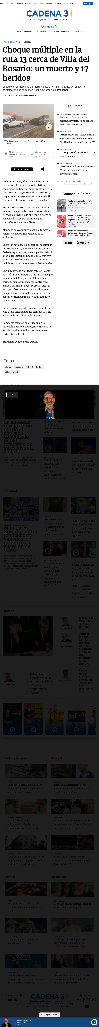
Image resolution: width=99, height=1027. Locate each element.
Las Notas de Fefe (43, 31)
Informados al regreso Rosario (76, 114)
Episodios (72, 210)
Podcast (68, 242)
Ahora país (50, 27)
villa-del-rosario (12, 372)
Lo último (76, 106)
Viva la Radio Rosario (73, 181)
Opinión (28, 3)
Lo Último (31, 19)
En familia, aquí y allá (61, 31)
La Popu (68, 150)
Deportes (9, 3)
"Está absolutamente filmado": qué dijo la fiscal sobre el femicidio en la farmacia (76, 188)
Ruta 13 (29, 367)
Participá (87, 3)
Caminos (19, 3)
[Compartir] (42, 169)
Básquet (68, 132)
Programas (38, 3)
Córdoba (54, 19)
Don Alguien (28, 31)
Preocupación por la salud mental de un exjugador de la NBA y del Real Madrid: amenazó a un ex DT (77, 138)
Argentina (42, 19)
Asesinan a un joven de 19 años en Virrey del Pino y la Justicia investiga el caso (77, 170)
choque (8, 367)
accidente (18, 367)
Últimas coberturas (53, 3)
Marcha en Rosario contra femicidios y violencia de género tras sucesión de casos (76, 121)
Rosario (66, 19)
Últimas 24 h (68, 3)
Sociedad (68, 163)
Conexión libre (77, 31)
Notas (18, 31)
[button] (49, 127)
